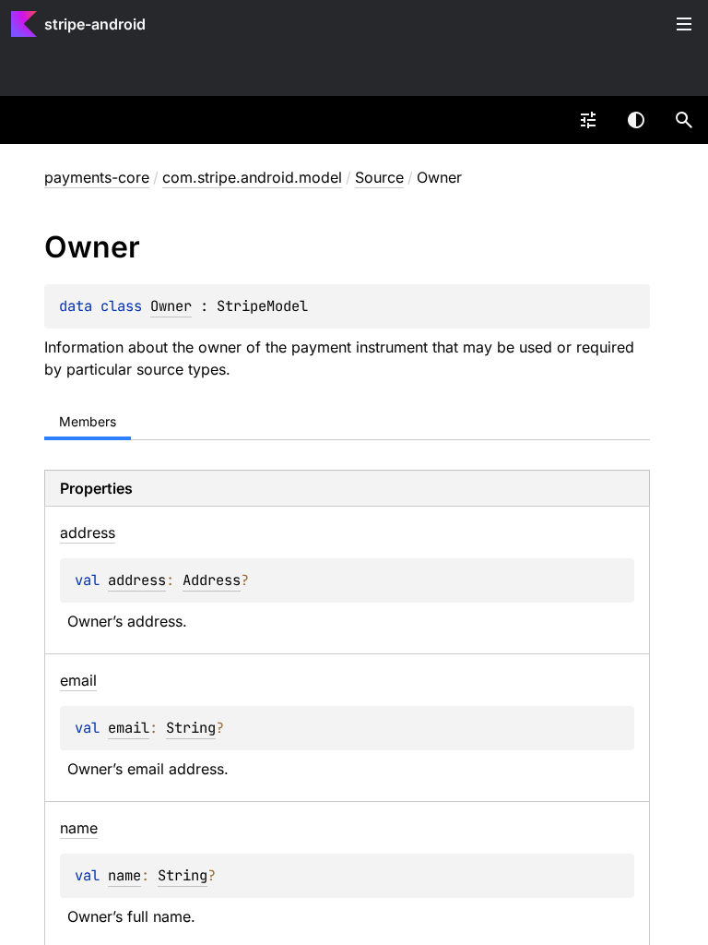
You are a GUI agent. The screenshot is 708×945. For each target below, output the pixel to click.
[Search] (684, 120)
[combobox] (588, 120)
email (128, 727)
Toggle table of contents (684, 24)
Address (212, 580)
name (124, 875)
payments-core (96, 177)
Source (379, 177)
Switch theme (636, 120)
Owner (171, 306)
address (137, 580)
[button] (684, 120)
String (191, 727)
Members (87, 421)
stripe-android (95, 24)
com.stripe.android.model (252, 177)
